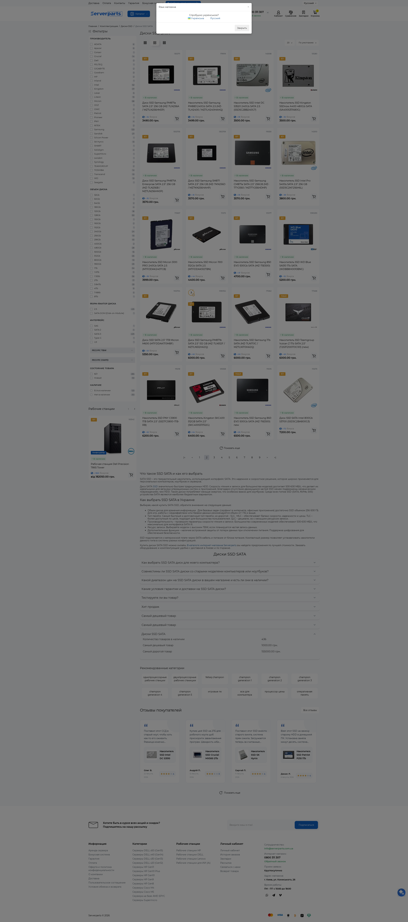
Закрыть (242, 28)
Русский (215, 18)
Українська (197, 18)
